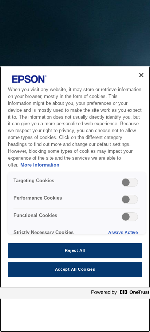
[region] (75, 199)
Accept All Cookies (75, 269)
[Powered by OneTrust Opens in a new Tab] (118, 294)
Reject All (75, 250)
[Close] (141, 75)
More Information (39, 165)
